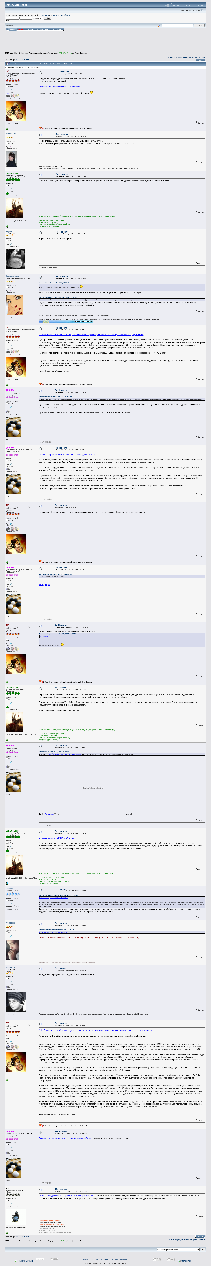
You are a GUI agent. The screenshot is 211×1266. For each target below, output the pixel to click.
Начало (12, 29)
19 (22, 60)
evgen (9, 231)
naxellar (10, 888)
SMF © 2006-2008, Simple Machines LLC (114, 1259)
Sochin (69, 53)
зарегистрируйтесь (61, 15)
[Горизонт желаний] (7, 129)
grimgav (10, 390)
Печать (200, 60)
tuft (7, 71)
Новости (83, 53)
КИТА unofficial (11, 53)
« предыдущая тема (177, 57)
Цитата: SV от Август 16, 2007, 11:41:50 (54, 752)
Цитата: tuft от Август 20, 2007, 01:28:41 (54, 283)
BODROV (62, 53)
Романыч (10, 967)
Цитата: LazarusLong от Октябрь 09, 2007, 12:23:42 (58, 895)
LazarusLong (12, 174)
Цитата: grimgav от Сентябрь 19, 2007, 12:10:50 (57, 634)
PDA (41, 29)
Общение (23, 53)
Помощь (30, 29)
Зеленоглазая (12, 276)
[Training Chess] (7, 227)
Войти (47, 29)
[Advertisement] (105, 43)
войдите (45, 15)
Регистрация (57, 29)
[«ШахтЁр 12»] (7, 1233)
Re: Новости (62, 134)
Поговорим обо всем (38, 53)
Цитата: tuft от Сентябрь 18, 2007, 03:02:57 (55, 396)
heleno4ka (11, 134)
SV (7, 1189)
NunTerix (10, 923)
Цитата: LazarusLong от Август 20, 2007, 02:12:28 (58, 297)
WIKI (37, 29)
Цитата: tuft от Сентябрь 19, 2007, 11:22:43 (55, 574)
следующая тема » (196, 57)
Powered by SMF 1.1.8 (90, 1259)
